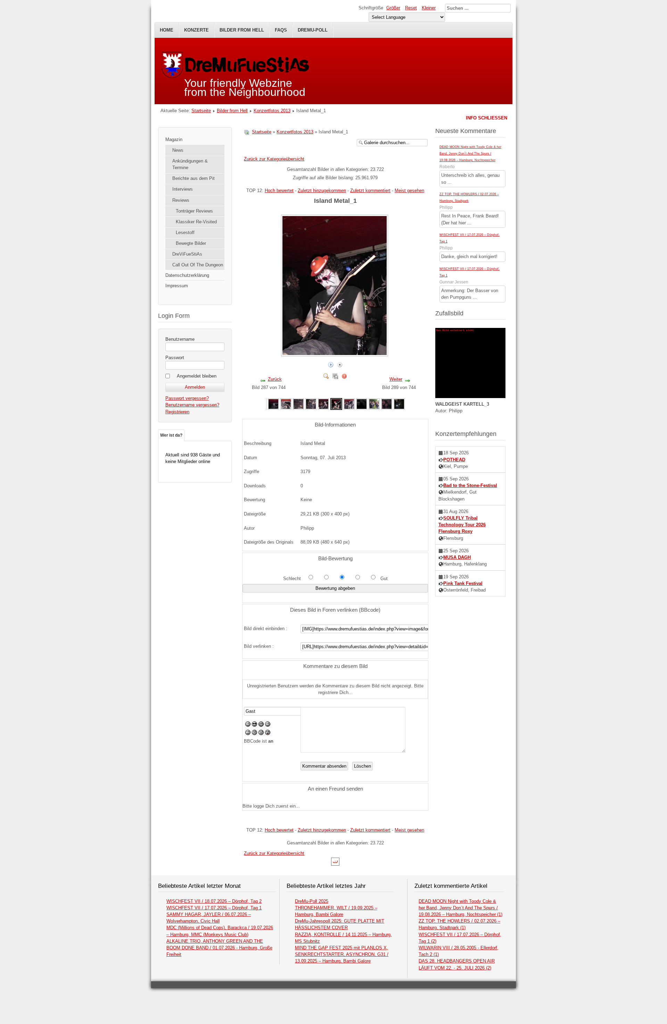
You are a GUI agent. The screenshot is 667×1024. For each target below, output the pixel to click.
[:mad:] (254, 733)
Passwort (174, 357)
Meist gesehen (409, 190)
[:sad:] (261, 733)
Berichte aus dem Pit (193, 178)
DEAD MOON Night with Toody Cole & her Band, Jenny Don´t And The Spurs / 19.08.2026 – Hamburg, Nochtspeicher (470, 153)
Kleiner (429, 7)
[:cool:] (254, 725)
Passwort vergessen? (187, 398)
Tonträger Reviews (194, 211)
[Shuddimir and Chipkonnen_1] (361, 403)
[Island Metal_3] (285, 403)
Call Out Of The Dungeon (197, 264)
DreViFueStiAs (187, 254)
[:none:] (247, 733)
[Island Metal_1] (298, 403)
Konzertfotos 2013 (272, 110)
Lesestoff (185, 232)
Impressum (176, 285)
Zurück (275, 379)
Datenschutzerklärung (187, 275)
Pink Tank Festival (463, 583)
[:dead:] (267, 733)
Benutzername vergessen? (192, 404)
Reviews (180, 200)
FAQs (281, 30)
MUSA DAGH (457, 557)
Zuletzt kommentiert (370, 190)
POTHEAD (454, 459)
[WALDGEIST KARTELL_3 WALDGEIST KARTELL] (470, 396)
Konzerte (196, 30)
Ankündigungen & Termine (190, 164)
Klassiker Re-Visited (196, 221)
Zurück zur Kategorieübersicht (274, 159)
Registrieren (177, 411)
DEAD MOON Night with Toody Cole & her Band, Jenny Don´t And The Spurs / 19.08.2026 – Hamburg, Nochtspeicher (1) (460, 908)
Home (166, 30)
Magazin (173, 139)
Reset (411, 7)
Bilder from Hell (242, 30)
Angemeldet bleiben (196, 376)
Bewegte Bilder (191, 243)
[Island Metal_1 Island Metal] (335, 353)
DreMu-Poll (313, 30)
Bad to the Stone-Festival (470, 485)
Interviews (182, 189)
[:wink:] (267, 725)
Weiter (395, 379)
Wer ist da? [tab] (171, 435)
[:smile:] (247, 725)
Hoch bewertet (279, 190)
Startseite (201, 110)
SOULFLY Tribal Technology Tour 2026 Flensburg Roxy (462, 524)
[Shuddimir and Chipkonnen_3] (386, 403)
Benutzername (180, 339)
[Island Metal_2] (273, 403)
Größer (393, 7)
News (177, 150)
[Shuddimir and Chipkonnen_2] (374, 403)
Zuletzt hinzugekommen (322, 190)
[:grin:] (261, 725)
